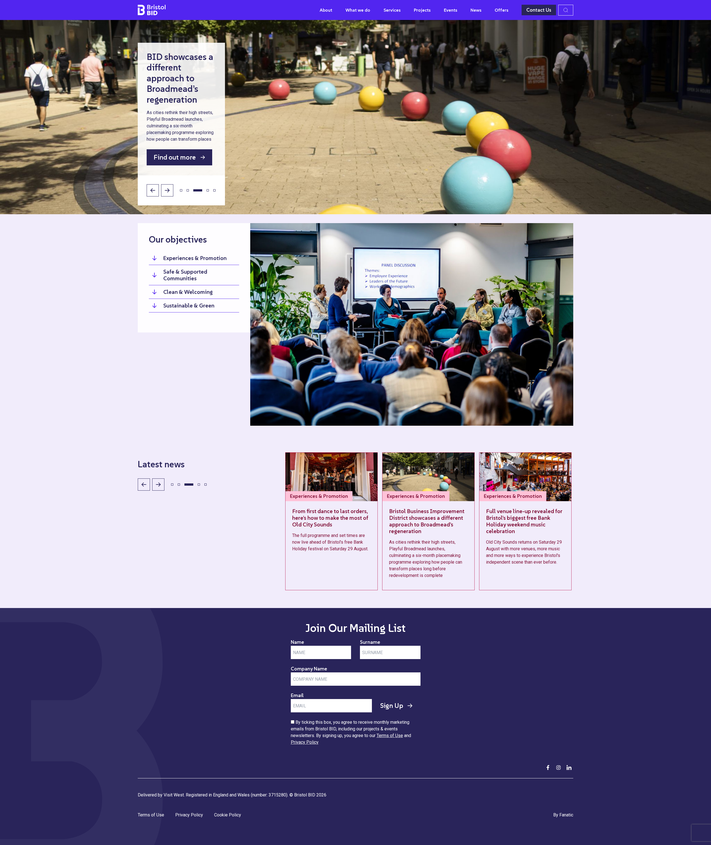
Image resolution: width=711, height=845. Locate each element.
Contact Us (538, 10)
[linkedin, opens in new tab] (569, 767)
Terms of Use (390, 735)
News (475, 10)
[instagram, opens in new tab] (558, 767)
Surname (370, 642)
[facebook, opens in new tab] (548, 767)
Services (392, 10)
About (326, 10)
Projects (422, 10)
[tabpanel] (355, 117)
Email (297, 695)
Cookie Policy (227, 815)
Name (297, 642)
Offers (501, 10)
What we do (358, 10)
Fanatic (566, 815)
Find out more (175, 157)
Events (450, 10)
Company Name (309, 668)
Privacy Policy (305, 742)
